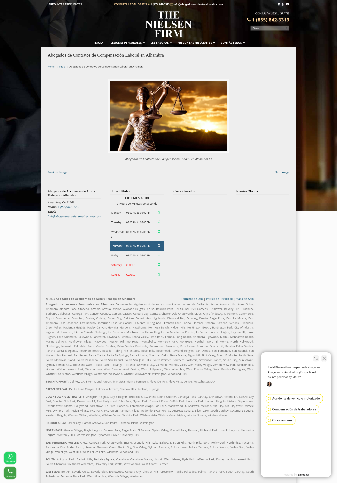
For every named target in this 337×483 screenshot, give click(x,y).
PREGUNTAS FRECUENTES (65, 4)
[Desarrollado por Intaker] (304, 475)
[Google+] (279, 4)
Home (51, 66)
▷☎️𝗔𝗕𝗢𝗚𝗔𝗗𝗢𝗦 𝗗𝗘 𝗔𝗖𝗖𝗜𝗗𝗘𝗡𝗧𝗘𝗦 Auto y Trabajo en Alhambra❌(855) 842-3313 (168, 24)
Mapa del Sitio (245, 299)
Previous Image (57, 172)
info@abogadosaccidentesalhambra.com (198, 4)
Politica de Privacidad (219, 299)
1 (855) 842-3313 (160, 4)
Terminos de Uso (192, 299)
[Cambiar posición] (316, 358)
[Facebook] (275, 4)
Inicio (62, 66)
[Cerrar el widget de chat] (324, 358)
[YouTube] (287, 4)
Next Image (282, 172)
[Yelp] (283, 4)
